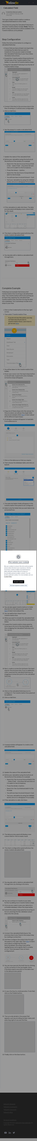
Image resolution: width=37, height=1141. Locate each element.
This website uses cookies (18, 562)
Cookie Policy (8, 576)
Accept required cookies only (18, 585)
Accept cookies (18, 581)
